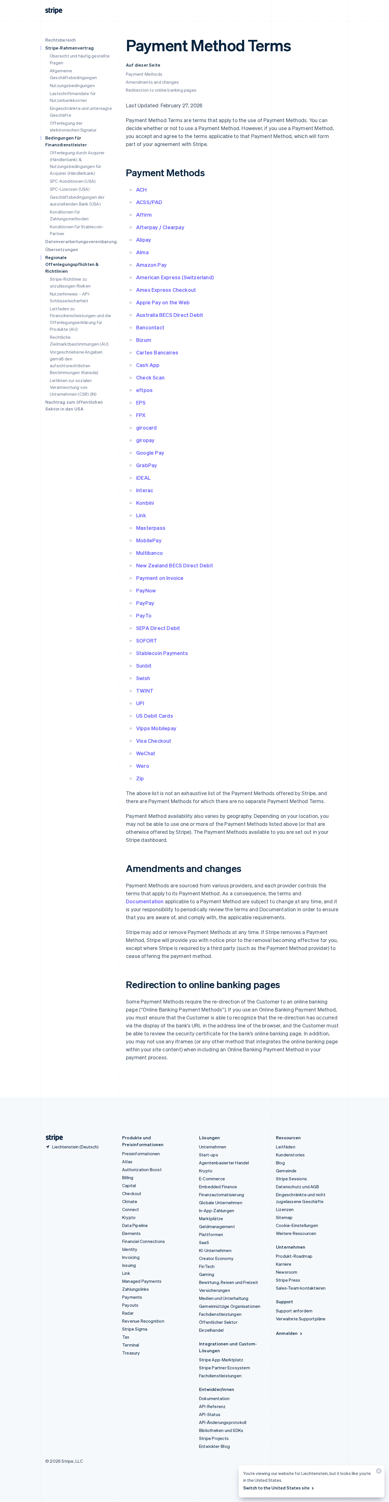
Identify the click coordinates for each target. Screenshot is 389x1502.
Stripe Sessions (291, 1178)
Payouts (130, 1305)
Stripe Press (288, 1280)
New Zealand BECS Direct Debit (174, 565)
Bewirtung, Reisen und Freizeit (228, 1282)
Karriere (284, 1264)
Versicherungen (214, 1290)
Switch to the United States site (276, 1488)
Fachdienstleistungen (220, 1314)
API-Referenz (212, 1406)
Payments (132, 1297)
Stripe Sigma (134, 1329)
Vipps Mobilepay (156, 728)
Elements (131, 1233)
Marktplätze (211, 1218)
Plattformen (211, 1234)
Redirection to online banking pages (161, 90)
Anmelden (287, 1333)
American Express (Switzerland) (175, 277)
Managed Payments (141, 1281)
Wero (142, 765)
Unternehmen (212, 1147)
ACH (141, 189)
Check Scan (150, 377)
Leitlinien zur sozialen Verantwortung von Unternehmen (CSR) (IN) (73, 387)
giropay (145, 440)
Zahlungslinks (135, 1289)
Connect (130, 1209)
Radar (128, 1313)
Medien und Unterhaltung (224, 1298)
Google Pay (150, 452)
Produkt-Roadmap (294, 1256)
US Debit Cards (154, 715)
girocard (146, 427)
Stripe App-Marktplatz (221, 1360)
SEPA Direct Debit (158, 628)
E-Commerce (212, 1178)
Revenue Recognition (143, 1321)
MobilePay (148, 540)
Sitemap (284, 1217)
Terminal (130, 1345)
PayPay (145, 603)
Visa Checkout (153, 740)
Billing (127, 1177)
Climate (129, 1201)
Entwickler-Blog (214, 1446)
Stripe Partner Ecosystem (224, 1367)
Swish (143, 678)
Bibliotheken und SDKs (221, 1430)
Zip (140, 778)
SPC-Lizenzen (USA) (70, 189)
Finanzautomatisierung (221, 1194)
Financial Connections (143, 1241)
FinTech (206, 1266)
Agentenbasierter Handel (224, 1163)
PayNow (146, 590)
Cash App (148, 365)
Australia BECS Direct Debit (169, 314)
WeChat (145, 753)
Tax (126, 1337)
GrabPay (146, 465)
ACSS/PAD (149, 202)
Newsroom (287, 1272)
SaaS (204, 1242)
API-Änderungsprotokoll (222, 1422)
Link (141, 515)
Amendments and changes (152, 82)
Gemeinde (286, 1170)
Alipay (143, 239)
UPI (140, 703)
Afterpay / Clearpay (160, 227)
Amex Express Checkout (166, 289)
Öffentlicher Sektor (218, 1322)
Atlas (127, 1161)
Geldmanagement (217, 1226)
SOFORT (146, 640)
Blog (280, 1163)
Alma (142, 252)
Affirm (144, 214)
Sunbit (143, 665)
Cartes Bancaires (157, 352)
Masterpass (150, 527)
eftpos (144, 390)
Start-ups (208, 1155)
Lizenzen (285, 1209)
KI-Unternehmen (215, 1250)
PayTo (143, 615)
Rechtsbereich (60, 40)
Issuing (129, 1265)
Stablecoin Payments (162, 653)
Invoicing (131, 1257)
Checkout (132, 1193)
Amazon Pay (151, 264)
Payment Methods (144, 74)
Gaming (206, 1274)
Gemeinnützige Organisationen (230, 1306)
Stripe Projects (214, 1438)
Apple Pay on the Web (163, 302)
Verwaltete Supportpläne (301, 1319)
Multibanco (149, 552)
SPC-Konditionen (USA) (73, 181)
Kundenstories (290, 1155)
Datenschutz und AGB (297, 1186)
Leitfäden (285, 1147)
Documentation (145, 901)
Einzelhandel (211, 1330)
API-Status (209, 1414)
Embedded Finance (218, 1186)
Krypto (129, 1217)
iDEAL (143, 477)
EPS (141, 402)
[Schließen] (377, 1472)
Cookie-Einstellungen (297, 1225)
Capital (129, 1185)
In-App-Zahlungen (216, 1210)
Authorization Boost (142, 1169)
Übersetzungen (61, 249)
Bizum (143, 339)
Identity (130, 1249)
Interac (144, 490)
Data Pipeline (135, 1225)
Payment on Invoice (160, 577)
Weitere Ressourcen (296, 1233)
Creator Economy (216, 1258)
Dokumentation (214, 1398)
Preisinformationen (141, 1153)
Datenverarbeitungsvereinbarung (81, 241)
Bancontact (150, 327)
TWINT (144, 690)
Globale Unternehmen (220, 1202)
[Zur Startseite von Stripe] (52, 1137)
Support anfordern (294, 1311)
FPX (141, 415)
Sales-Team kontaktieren (301, 1288)
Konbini (145, 502)
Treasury (131, 1353)
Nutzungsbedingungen (72, 85)
